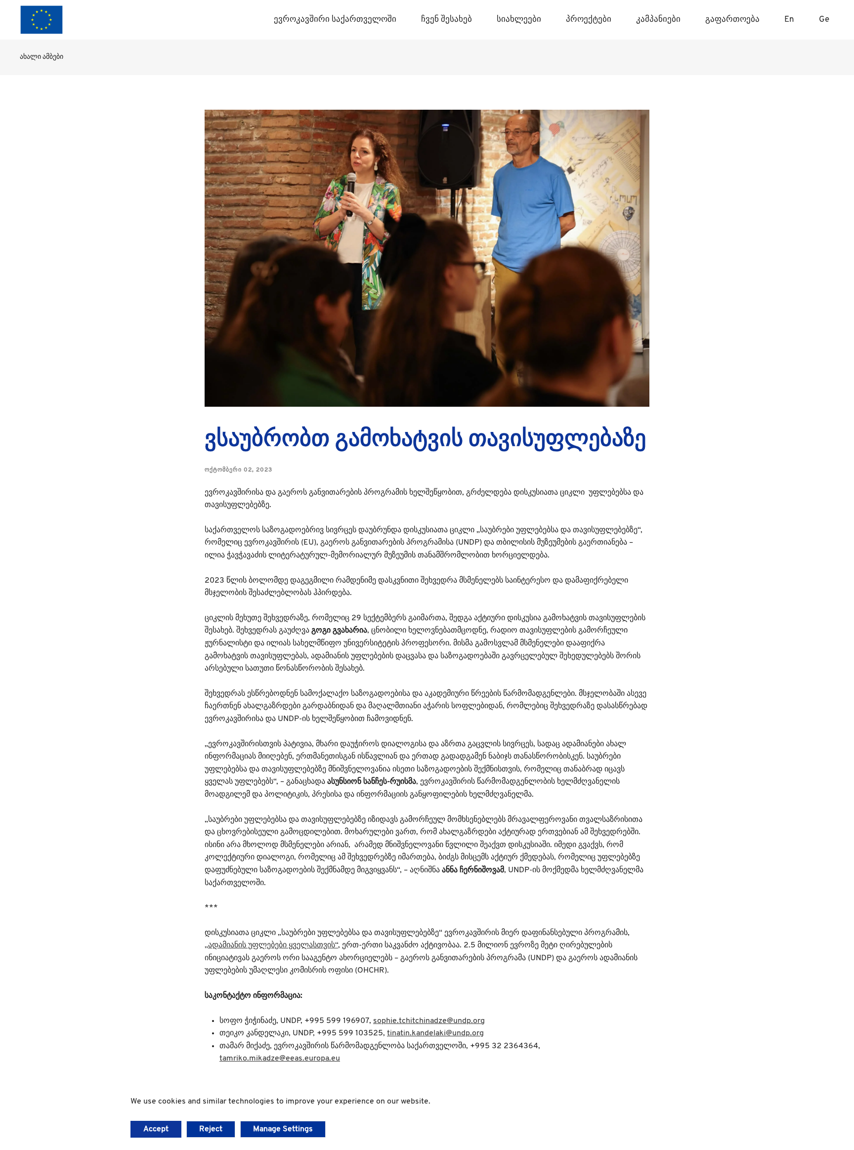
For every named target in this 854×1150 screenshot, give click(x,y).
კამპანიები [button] (658, 19)
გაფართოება (732, 19)
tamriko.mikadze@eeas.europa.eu (279, 1059)
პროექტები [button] (588, 19)
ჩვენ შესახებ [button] (446, 19)
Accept (156, 1129)
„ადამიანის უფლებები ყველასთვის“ (271, 945)
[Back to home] (41, 20)
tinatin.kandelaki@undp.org (435, 1033)
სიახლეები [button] (519, 19)
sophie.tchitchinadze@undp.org (429, 1021)
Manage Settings (283, 1129)
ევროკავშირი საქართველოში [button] (335, 19)
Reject (210, 1129)
